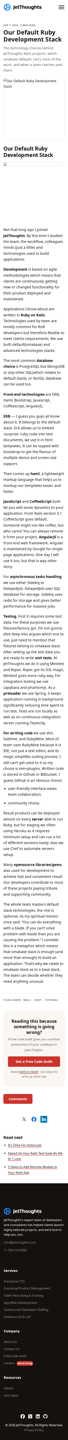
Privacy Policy (34, 1430)
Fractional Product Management (27, 1288)
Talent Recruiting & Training (23, 1295)
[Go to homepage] (23, 1211)
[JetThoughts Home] (23, 7)
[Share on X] (24, 1119)
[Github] (45, 1414)
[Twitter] (30, 1414)
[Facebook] (22, 1414)
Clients (8, 1388)
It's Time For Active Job (24, 1145)
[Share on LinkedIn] (43, 1119)
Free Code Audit (15, 1356)
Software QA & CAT (17, 1317)
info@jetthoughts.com (20, 1242)
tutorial (51, 1000)
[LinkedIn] (38, 1414)
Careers (18, 1363)
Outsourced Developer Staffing (26, 1310)
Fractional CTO (14, 1281)
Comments (18, 1099)
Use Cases (11, 1395)
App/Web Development (20, 1303)
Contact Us (11, 1349)
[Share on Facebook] (34, 1119)
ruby (38, 1000)
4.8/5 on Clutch (28, 1072)
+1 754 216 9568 (15, 1250)
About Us (10, 1342)
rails (27, 1000)
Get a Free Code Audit (34, 1061)
